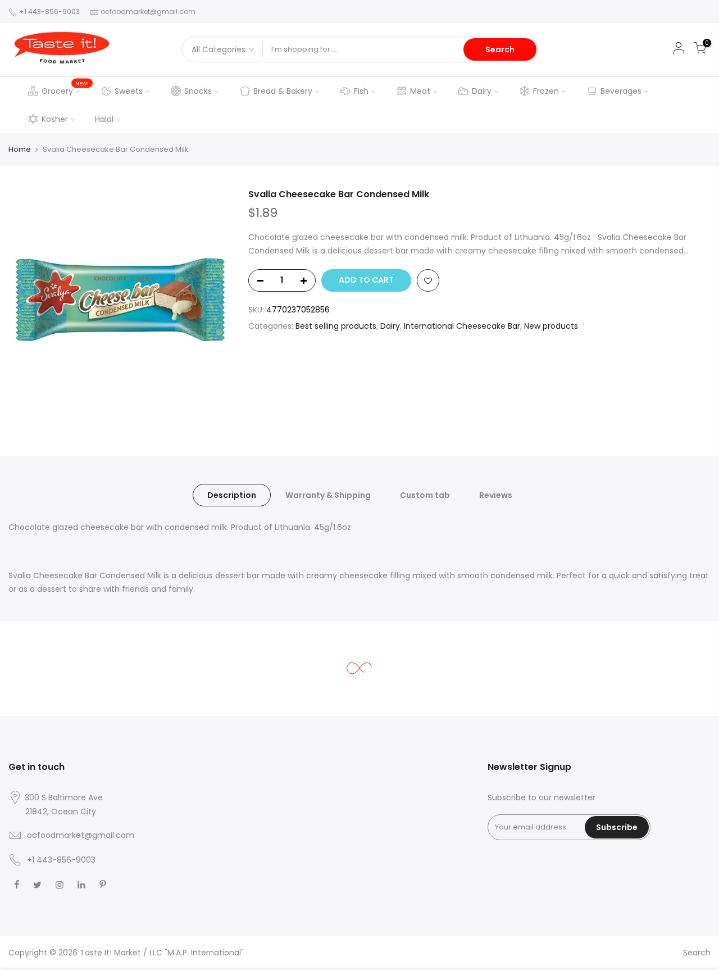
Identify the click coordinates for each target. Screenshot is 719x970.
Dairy (482, 91)
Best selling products (335, 326)
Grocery (65, 88)
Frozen (546, 91)
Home (19, 149)
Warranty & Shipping (328, 495)
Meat (420, 91)
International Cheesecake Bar (462, 326)
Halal (104, 119)
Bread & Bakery (282, 91)
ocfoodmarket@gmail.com (148, 11)
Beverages (620, 91)
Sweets (129, 91)
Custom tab (425, 495)
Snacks (198, 91)
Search (500, 49)
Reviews (495, 495)
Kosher (55, 119)
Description (231, 495)
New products (551, 326)
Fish (361, 91)
